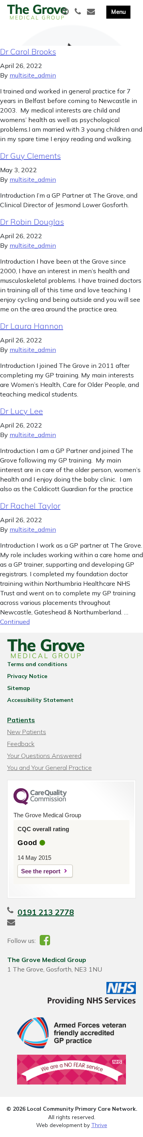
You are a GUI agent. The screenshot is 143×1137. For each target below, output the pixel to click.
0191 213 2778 (45, 912)
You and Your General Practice (49, 768)
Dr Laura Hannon (31, 326)
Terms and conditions (37, 664)
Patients (21, 720)
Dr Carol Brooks (28, 51)
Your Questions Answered (44, 756)
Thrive (99, 1124)
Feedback (21, 744)
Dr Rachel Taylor (30, 506)
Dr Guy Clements (30, 156)
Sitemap (18, 688)
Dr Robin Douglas (32, 222)
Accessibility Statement (40, 700)
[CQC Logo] (40, 803)
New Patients (26, 732)
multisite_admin (33, 75)
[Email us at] (92, 12)
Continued (15, 622)
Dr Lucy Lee (21, 411)
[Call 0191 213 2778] (79, 12)
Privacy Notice (27, 676)
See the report (40, 871)
